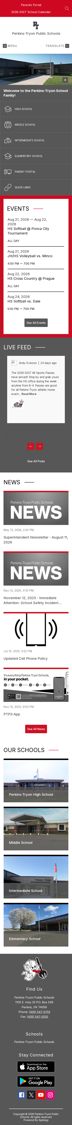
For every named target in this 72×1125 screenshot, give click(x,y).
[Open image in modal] (17, 403)
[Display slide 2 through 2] (11, 431)
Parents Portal (31, 5)
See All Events (36, 322)
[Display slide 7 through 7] (39, 431)
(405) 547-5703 (39, 1012)
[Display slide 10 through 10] (56, 431)
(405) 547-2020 (37, 1016)
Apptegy (44, 1119)
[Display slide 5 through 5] (28, 431)
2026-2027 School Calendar (31, 12)
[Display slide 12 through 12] (5, 436)
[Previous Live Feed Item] (30, 446)
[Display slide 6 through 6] (33, 431)
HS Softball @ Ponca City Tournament (28, 231)
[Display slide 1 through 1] (5, 431)
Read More (29, 394)
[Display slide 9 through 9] (50, 431)
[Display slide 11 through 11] (61, 431)
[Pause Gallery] (65, 80)
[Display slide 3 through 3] (17, 431)
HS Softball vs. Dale (25, 301)
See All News (36, 729)
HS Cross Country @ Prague (32, 278)
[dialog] (36, 780)
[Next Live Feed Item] (39, 446)
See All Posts (36, 461)
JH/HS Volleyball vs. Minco (31, 256)
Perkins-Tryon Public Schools (34, 1042)
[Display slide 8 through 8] (45, 431)
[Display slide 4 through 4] (22, 431)
